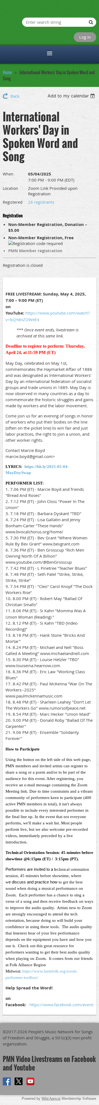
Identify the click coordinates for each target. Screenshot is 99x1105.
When (8, 174)
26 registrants (41, 202)
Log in (85, 37)
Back (15, 96)
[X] (19, 1081)
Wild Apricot (51, 1098)
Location (10, 188)
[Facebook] (7, 1081)
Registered (13, 202)
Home (7, 72)
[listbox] (72, 95)
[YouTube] (30, 1081)
